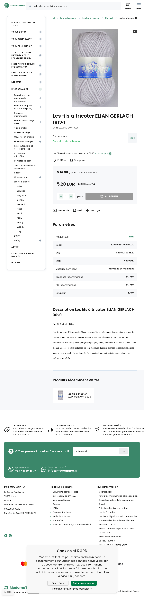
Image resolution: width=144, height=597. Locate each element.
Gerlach (109, 18)
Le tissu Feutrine (107, 540)
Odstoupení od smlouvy (64, 496)
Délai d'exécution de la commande (116, 500)
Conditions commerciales (65, 491)
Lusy (19, 231)
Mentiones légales (61, 500)
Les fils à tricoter (91, 18)
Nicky (19, 217)
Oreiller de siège (22, 132)
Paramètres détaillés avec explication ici (72, 589)
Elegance (21, 195)
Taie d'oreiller (20, 128)
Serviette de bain (22, 160)
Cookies (56, 504)
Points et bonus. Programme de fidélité (72, 524)
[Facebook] (5, 535)
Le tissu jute (105, 532)
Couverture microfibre (19, 155)
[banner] (13, 6)
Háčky (17, 240)
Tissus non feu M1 (107, 524)
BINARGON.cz (133, 591)
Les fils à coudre (107, 512)
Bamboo (21, 190)
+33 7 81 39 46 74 (25, 470)
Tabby (20, 222)
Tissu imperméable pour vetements (116, 528)
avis (101, 549)
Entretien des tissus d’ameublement (117, 520)
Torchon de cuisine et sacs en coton (25, 167)
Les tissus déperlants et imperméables (118, 516)
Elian (132, 138)
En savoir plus (101, 153)
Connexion (123, 451)
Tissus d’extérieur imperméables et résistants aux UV (21, 55)
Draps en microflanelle (20, 114)
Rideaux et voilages (23, 141)
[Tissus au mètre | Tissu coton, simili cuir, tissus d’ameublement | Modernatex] (54, 18)
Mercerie (16, 82)
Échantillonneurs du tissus (23, 24)
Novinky (15, 262)
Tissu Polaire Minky (21, 46)
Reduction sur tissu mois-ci (22, 255)
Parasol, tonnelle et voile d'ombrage (23, 147)
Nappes (18, 172)
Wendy (20, 226)
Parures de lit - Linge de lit (24, 122)
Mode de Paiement (62, 516)
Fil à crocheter (21, 177)
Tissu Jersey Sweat (21, 39)
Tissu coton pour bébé (110, 536)
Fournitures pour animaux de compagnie (22, 98)
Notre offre (58, 520)
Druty (17, 235)
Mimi (19, 213)
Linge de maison (68, 18)
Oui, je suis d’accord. (84, 583)
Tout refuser (58, 583)
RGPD (55, 508)
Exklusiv (20, 199)
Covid (102, 504)
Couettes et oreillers (24, 137)
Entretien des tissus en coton (113, 508)
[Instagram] (10, 535)
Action (15, 247)
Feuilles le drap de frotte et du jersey (23, 107)
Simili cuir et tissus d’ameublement (21, 74)
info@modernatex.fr (62, 471)
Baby (19, 186)
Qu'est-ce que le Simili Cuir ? (113, 544)
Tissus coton (18, 32)
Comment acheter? (63, 512)
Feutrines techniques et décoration (23, 65)
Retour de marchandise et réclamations (119, 496)
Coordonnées (105, 491)
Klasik (19, 208)
